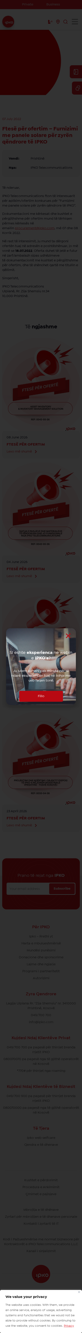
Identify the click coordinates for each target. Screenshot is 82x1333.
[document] (41, 666)
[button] (68, 636)
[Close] (79, 1292)
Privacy (69, 1326)
